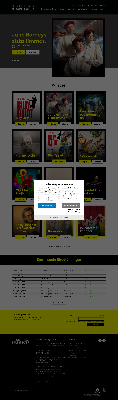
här (57, 200)
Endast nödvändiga (71, 205)
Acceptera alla (47, 205)
